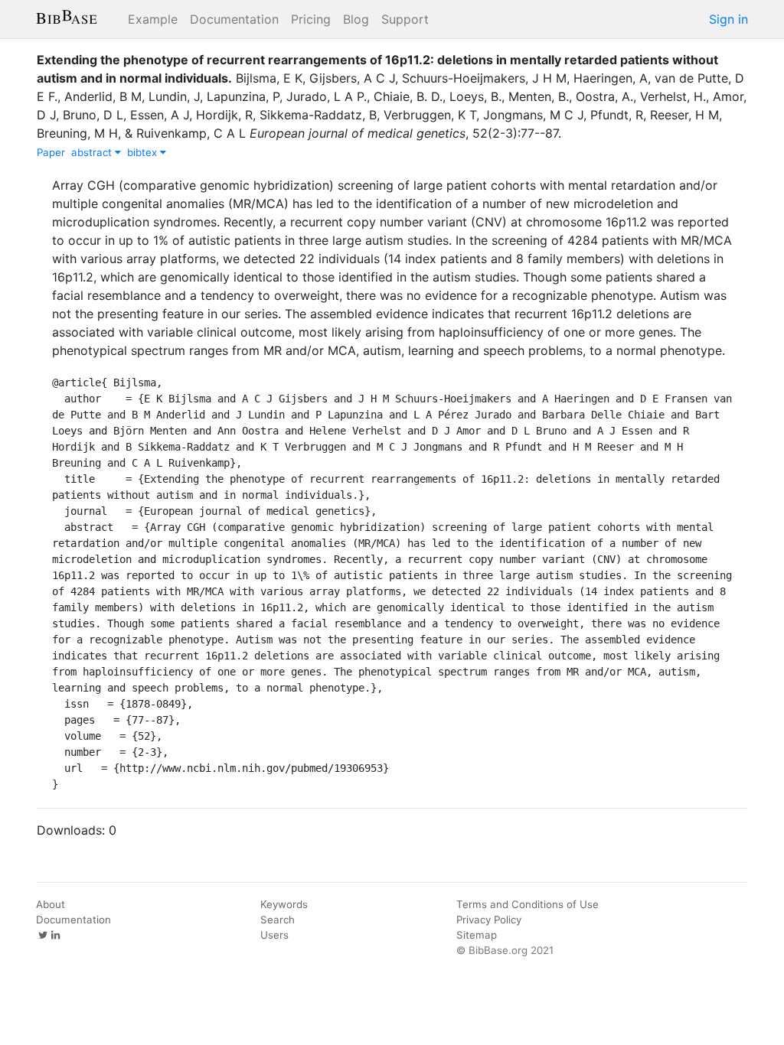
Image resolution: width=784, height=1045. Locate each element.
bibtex (143, 152)
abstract (93, 152)
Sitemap (476, 935)
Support (405, 19)
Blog (356, 19)
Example (153, 19)
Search (277, 919)
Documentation (234, 19)
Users (274, 935)
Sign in (728, 19)
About (50, 904)
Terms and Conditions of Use (527, 904)
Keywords (284, 904)
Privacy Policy (488, 919)
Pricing (311, 19)
